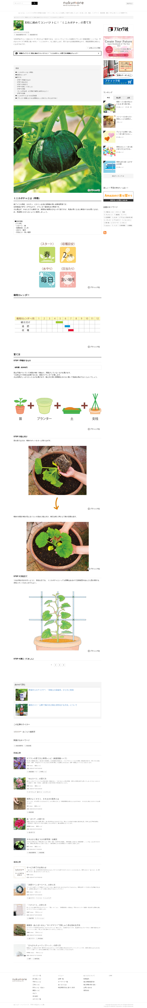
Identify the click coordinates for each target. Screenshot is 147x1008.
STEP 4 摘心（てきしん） (25, 86)
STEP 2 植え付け (22, 82)
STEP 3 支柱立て (22, 84)
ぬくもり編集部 (29, 732)
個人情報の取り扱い (90, 984)
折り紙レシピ (120, 107)
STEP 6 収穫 (21, 93)
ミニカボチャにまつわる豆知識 (27, 95)
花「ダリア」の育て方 (36, 819)
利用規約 (86, 979)
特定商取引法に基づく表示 (66, 987)
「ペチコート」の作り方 (36, 905)
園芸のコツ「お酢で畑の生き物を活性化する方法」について (53, 705)
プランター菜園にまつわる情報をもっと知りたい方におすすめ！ (37, 98)
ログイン (129, 3)
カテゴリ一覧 (37, 999)
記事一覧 (61, 979)
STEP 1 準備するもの (23, 80)
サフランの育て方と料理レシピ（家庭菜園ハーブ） (47, 758)
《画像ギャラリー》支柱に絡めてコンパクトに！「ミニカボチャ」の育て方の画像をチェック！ (57, 53)
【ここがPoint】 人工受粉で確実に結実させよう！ (33, 91)
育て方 (19, 77)
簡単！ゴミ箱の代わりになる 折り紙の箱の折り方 (124, 103)
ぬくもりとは (62, 984)
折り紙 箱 (129, 107)
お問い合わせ (88, 987)
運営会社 (86, 990)
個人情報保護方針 (89, 982)
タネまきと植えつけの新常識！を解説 (42, 839)
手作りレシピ (38, 912)
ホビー (35, 993)
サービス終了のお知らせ (36, 867)
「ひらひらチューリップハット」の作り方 (44, 945)
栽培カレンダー (22, 75)
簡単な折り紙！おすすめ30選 (124, 163)
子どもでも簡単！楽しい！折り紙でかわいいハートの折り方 (124, 133)
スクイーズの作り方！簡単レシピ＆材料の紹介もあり (124, 118)
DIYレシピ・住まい (39, 987)
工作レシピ (38, 892)
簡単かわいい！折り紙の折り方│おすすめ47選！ (124, 148)
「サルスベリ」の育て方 (36, 779)
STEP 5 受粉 (21, 89)
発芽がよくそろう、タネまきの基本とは (43, 799)
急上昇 (118, 97)
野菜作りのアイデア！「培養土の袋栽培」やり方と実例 (51, 690)
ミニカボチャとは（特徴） (25, 72)
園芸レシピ (38, 765)
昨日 (108, 97)
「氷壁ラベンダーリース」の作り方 (41, 885)
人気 (128, 97)
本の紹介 (35, 996)
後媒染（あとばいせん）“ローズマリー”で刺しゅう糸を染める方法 (53, 925)
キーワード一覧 (63, 982)
